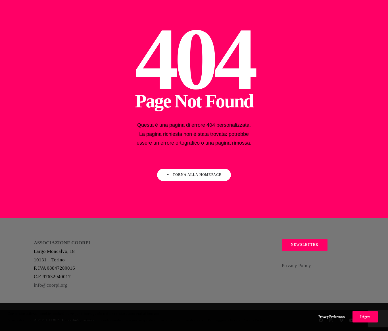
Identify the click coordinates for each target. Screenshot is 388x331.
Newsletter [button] (304, 245)
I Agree (365, 317)
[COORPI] (26, 15)
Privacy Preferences (331, 317)
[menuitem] (340, 15)
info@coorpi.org (51, 285)
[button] (340, 15)
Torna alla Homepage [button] (197, 175)
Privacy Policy (296, 265)
